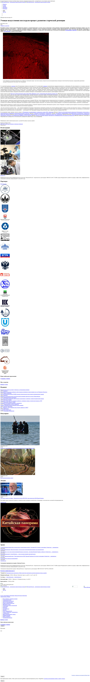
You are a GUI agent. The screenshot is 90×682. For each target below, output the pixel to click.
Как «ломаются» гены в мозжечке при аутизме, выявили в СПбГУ (14, 407)
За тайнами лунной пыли (5, 409)
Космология (11, 410)
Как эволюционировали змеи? (6, 477)
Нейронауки (6, 408)
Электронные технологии (8, 601)
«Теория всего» (6, 613)
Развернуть (2, 175)
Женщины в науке (7, 604)
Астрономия (6, 410)
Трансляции (5, 606)
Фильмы (4, 609)
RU (3, 12)
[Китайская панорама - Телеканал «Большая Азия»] (20, 542)
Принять (2, 680)
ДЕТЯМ (4, 384)
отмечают (45, 86)
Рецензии (5, 607)
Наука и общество (15, 404)
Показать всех (3, 183)
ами (75, 30)
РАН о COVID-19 (6, 616)
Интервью (12, 595)
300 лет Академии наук (8, 602)
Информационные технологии (9, 397)
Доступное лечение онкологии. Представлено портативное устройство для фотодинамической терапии (22, 398)
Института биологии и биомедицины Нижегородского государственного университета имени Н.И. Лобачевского (38, 114)
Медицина (5, 399)
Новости (8, 595)
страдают (13, 86)
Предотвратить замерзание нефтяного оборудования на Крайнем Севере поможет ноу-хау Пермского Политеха (23, 392)
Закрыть (2, 625)
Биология (5, 390)
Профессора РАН (6, 615)
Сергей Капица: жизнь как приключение (9, 558)
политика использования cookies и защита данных (54, 678)
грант (73, 30)
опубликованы (7, 31)
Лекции (16, 595)
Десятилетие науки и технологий (10, 605)
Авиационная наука (7, 599)
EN (5, 12)
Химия (13, 402)
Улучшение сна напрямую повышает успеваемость (11, 403)
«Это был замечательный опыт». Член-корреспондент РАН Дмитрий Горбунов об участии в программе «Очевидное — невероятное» (28, 556)
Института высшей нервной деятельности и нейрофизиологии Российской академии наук (55, 115)
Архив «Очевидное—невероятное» (10, 612)
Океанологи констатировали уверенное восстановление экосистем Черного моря (17, 448)
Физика (10, 399)
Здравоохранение (7, 404)
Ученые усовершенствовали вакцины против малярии (11, 405)
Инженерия (5, 402)
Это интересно (6, 608)
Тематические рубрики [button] (5, 596)
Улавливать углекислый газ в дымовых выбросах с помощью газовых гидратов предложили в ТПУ (21, 400)
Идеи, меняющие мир (7, 611)
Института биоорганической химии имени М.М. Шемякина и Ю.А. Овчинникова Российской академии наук (34, 93)
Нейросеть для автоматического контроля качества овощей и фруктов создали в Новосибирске (20, 396)
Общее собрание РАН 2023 (8, 603)
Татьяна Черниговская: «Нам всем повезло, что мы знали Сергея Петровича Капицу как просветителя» (22, 549)
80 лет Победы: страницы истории (10, 598)
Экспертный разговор (7, 617)
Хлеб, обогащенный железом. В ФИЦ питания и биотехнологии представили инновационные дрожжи (22, 394)
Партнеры (25, 595)
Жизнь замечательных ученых (9, 614)
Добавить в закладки (4, 25)
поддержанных (68, 30)
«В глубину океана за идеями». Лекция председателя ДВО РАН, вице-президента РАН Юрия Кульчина (22, 498)
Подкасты (20, 595)
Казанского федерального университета (42, 113)
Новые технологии (7, 393)
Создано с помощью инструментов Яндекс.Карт (81, 675)
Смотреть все (3, 502)
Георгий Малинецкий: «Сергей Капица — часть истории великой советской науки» (18, 554)
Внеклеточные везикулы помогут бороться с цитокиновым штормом (14, 389)
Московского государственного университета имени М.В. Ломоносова (38, 112)
